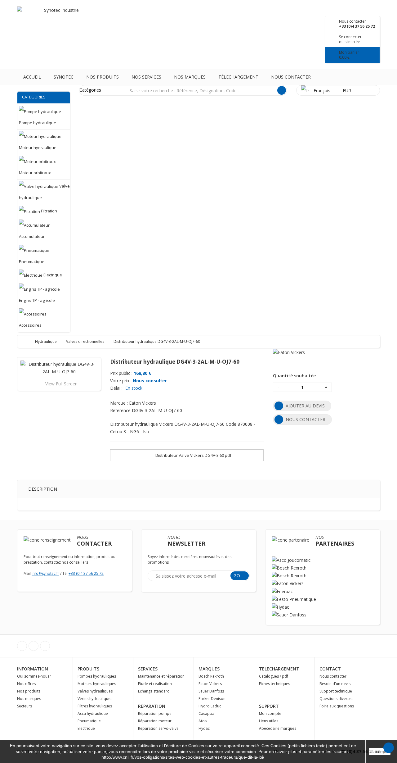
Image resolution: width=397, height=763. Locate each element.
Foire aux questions (336, 706)
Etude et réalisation (155, 683)
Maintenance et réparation (161, 676)
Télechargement (238, 77)
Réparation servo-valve (158, 728)
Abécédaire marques (277, 728)
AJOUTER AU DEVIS (305, 406)
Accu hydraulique (93, 713)
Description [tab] (42, 489)
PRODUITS (88, 669)
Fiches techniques (274, 683)
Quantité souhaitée (294, 376)
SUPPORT (269, 706)
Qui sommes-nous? (34, 676)
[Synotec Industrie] (59, 18)
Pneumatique (89, 721)
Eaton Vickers (210, 683)
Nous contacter (291, 77)
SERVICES (148, 669)
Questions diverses (336, 698)
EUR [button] (347, 90)
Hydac (204, 728)
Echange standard (154, 691)
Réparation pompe (155, 713)
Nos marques (190, 77)
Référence (120, 410)
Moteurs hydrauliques (97, 683)
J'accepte (379, 751)
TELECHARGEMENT (279, 669)
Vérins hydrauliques (95, 698)
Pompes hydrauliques (97, 676)
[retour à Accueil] (28, 341)
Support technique (335, 691)
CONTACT (330, 669)
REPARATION (151, 706)
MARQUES (209, 669)
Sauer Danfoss (211, 691)
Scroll (388, 748)
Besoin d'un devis (334, 683)
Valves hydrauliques (95, 691)
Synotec (64, 77)
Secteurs (24, 706)
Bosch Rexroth (211, 676)
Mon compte (270, 713)
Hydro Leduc (209, 706)
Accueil (32, 77)
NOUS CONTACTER (305, 419)
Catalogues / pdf (273, 676)
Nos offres (26, 683)
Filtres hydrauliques (95, 706)
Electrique (86, 728)
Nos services (146, 77)
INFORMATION (32, 669)
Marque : (119, 403)
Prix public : (121, 373)
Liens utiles (268, 721)
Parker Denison (211, 698)
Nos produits (102, 77)
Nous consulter (150, 381)
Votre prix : (121, 381)
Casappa (206, 713)
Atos (202, 721)
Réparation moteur (155, 721)
